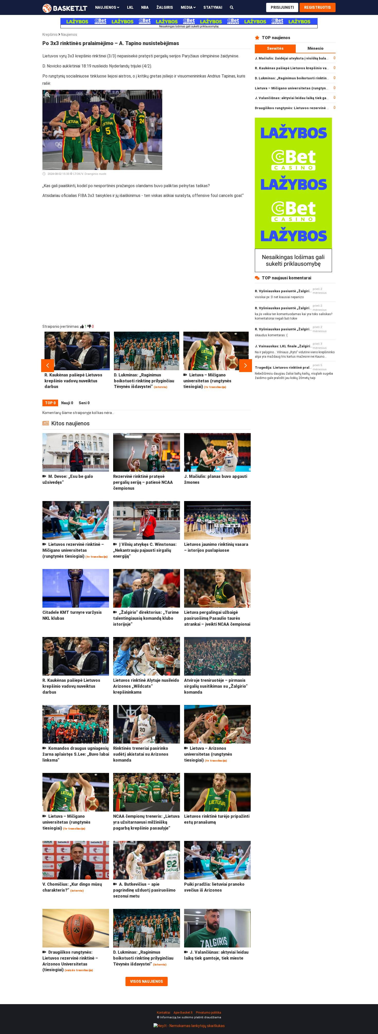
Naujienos (69, 34)
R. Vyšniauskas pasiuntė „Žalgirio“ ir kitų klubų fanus (299, 291)
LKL (130, 7)
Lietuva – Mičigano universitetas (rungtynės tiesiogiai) (301, 88)
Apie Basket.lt (183, 1012)
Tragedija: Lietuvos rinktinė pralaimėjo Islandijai (296, 367)
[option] (77, 366)
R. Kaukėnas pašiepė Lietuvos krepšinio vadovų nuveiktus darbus (310, 68)
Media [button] (187, 7)
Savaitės (275, 48)
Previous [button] (47, 365)
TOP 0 (50, 403)
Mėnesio (315, 48)
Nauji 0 (67, 403)
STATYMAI (212, 7)
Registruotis (317, 7)
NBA (145, 7)
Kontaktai (163, 1012)
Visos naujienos (146, 981)
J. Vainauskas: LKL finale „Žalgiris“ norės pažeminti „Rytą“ (304, 346)
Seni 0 (84, 403)
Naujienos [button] (106, 7)
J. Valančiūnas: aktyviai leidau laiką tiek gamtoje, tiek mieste (306, 98)
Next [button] (245, 365)
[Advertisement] (208, 122)
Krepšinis (50, 34)
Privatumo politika (208, 1012)
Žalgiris (164, 7)
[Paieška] (231, 7)
